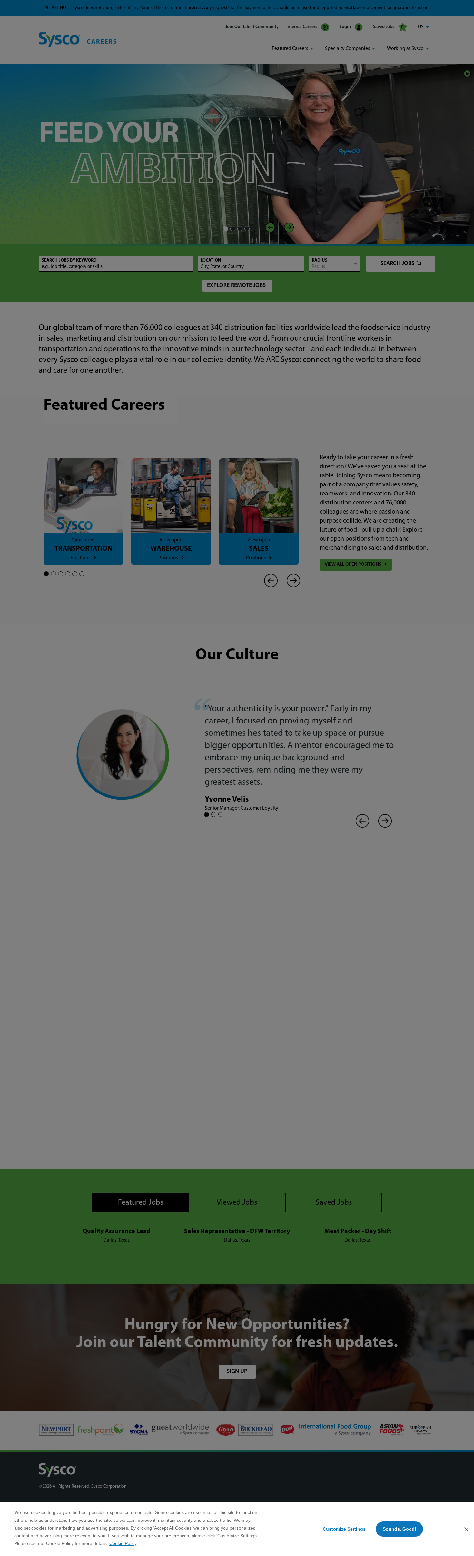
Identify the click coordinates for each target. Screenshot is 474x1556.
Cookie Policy (122, 1543)
